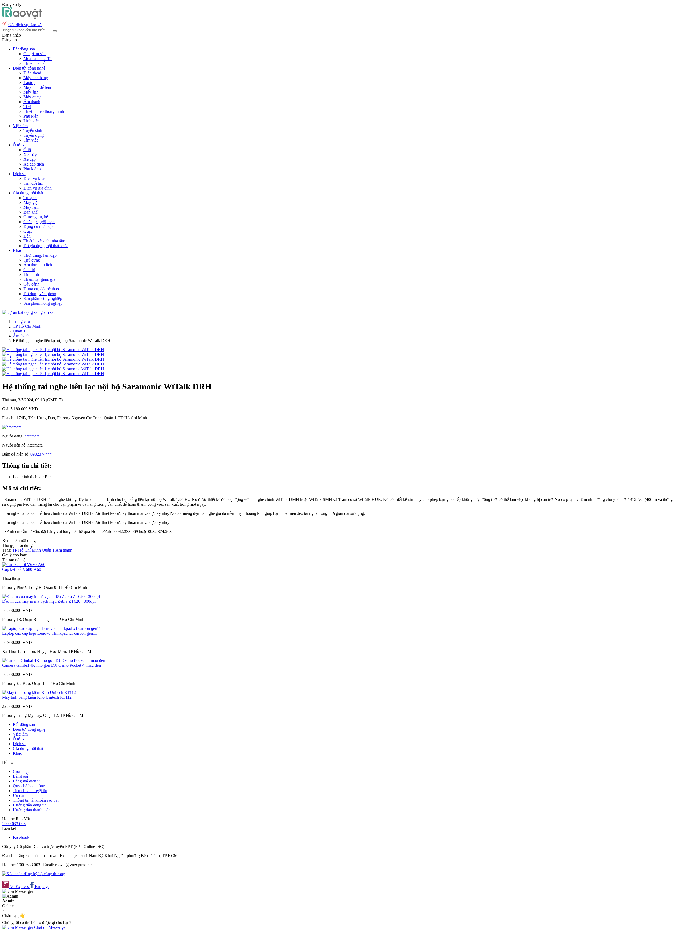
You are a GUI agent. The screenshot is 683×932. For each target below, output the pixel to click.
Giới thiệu (21, 771)
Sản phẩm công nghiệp (42, 298)
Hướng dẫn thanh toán (32, 810)
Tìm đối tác (33, 183)
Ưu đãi (18, 795)
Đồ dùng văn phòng (40, 293)
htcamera (32, 436)
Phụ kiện (30, 116)
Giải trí (29, 269)
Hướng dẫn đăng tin (30, 805)
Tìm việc (30, 140)
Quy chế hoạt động (29, 786)
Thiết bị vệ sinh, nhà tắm (44, 241)
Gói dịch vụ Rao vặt (25, 24)
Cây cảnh (31, 284)
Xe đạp (29, 159)
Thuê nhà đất (34, 63)
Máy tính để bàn (37, 87)
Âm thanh (31, 101)
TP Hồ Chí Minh (27, 326)
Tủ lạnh (30, 197)
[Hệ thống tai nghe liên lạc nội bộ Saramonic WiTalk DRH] (53, 349)
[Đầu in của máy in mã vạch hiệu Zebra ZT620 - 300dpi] (51, 596)
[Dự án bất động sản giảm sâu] (28, 312)
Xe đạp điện (33, 164)
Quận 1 (19, 331)
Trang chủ (21, 321)
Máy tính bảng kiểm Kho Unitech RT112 (37, 697)
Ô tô (27, 149)
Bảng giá (20, 776)
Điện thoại (32, 73)
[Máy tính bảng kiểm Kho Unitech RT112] (39, 692)
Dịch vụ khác (34, 178)
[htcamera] (12, 427)
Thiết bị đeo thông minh (43, 111)
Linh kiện (31, 121)
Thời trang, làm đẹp (40, 255)
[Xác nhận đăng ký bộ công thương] (33, 873)
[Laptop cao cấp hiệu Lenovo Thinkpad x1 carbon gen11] (51, 628)
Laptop (29, 82)
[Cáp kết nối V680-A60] (23, 564)
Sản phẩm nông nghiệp (42, 303)
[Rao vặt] (22, 17)
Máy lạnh (31, 207)
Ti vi (27, 106)
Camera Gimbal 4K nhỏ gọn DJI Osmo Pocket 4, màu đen (51, 665)
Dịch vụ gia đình (37, 188)
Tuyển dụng (33, 135)
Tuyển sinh (32, 130)
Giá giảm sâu (34, 53)
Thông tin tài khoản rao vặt (35, 800)
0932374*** (41, 454)
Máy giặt (30, 202)
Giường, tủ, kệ (35, 217)
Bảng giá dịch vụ (27, 781)
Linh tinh (31, 274)
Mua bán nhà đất (37, 58)
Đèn (27, 236)
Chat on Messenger (50, 927)
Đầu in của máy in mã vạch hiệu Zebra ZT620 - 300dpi (49, 601)
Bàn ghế (30, 212)
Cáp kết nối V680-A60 (21, 569)
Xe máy (30, 154)
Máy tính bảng (35, 77)
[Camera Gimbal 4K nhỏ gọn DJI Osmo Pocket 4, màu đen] (53, 660)
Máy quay (32, 97)
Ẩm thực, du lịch (37, 265)
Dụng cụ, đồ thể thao (41, 289)
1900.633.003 (14, 823)
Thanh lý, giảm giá (39, 279)
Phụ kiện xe (33, 169)
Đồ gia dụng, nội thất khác (45, 245)
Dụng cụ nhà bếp (38, 226)
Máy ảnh (30, 92)
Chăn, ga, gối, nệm (39, 221)
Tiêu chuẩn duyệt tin (30, 790)
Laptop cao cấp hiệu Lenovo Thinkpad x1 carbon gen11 (49, 633)
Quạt (27, 231)
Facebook (21, 837)
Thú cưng (31, 260)
